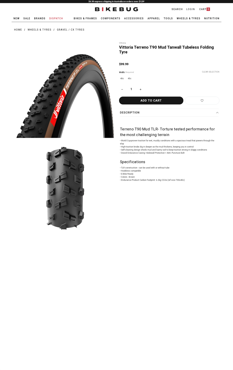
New (16, 18)
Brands (40, 18)
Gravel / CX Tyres (71, 29)
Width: (126, 72)
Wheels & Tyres (40, 29)
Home (18, 29)
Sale (26, 18)
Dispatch (56, 18)
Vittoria (122, 43)
